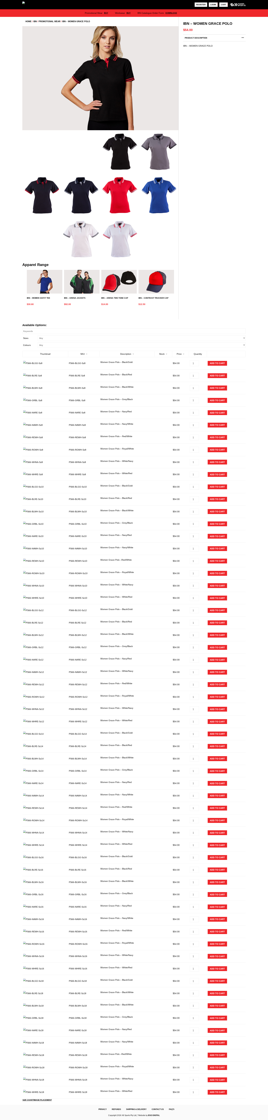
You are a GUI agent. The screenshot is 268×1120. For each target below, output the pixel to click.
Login (213, 5)
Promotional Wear (49, 21)
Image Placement (43, 1100)
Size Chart (28, 1100)
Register (201, 5)
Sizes (25, 338)
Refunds (116, 1109)
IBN (35, 21)
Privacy (102, 1109)
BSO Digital (154, 1115)
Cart (223, 5)
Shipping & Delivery (136, 1109)
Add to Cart (217, 363)
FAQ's (171, 1109)
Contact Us (158, 1109)
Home (28, 21)
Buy (106, 13)
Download (171, 13)
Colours (27, 345)
